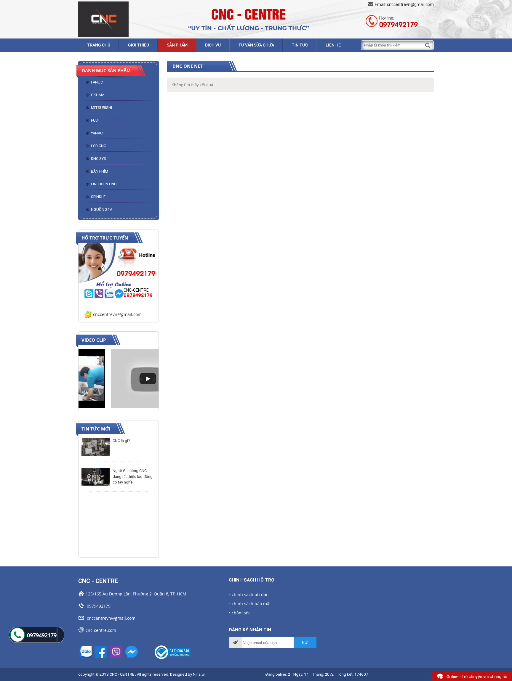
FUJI (95, 120)
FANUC (97, 82)
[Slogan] (247, 19)
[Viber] (116, 651)
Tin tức (300, 45)
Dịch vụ (213, 45)
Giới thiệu (138, 45)
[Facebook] (101, 651)
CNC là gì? (121, 441)
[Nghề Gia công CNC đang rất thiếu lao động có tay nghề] (95, 477)
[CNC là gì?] (95, 447)
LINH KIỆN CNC (103, 184)
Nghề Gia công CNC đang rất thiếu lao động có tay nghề (133, 476)
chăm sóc (241, 613)
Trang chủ (98, 45)
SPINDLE (98, 197)
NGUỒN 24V (101, 209)
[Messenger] (131, 651)
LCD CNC (98, 146)
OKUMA (97, 95)
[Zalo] (86, 651)
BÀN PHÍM (99, 171)
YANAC (97, 133)
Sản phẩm (177, 45)
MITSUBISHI (101, 107)
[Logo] (103, 19)
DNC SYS (98, 158)
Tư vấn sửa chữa (256, 45)
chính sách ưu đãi (249, 594)
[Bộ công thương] (173, 652)
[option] (119, 378)
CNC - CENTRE (122, 674)
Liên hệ (333, 45)
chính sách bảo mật (251, 603)
